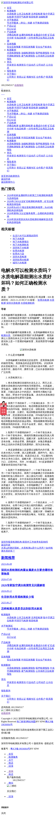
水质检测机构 (27, 303)
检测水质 (5, 335)
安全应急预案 (14, 47)
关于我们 (11, 74)
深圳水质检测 (19, 256)
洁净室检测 (37, 14)
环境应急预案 (28, 47)
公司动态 (40, 65)
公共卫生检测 (23, 14)
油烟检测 (43, 17)
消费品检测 (12, 35)
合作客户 (40, 77)
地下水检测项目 (21, 241)
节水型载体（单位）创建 (19, 23)
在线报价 (19, 85)
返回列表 (5, 179)
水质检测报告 (14, 53)
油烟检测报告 (28, 53)
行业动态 (31, 65)
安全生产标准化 (44, 47)
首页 (9, 8)
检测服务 (11, 11)
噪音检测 (33, 17)
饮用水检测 (18, 250)
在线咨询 (5, 713)
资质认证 (21, 77)
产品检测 (11, 32)
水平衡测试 (12, 20)
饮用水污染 (18, 253)
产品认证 (11, 26)
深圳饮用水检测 (21, 259)
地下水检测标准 (21, 244)
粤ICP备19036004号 (20, 748)
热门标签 (21, 721)
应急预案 (11, 44)
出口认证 (11, 29)
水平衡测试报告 (41, 23)
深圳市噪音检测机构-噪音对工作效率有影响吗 (24, 542)
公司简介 (11, 77)
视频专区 (31, 77)
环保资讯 (11, 65)
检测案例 (11, 50)
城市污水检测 (19, 262)
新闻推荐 (8, 558)
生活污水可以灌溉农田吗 (25, 235)
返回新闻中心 (8, 182)
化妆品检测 (20, 38)
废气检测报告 (28, 56)
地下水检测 (18, 238)
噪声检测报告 (42, 53)
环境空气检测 (21, 17)
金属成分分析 (40, 35)
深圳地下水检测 (21, 247)
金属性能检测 (26, 35)
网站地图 (30, 721)
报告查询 (11, 71)
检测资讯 (21, 65)
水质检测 (11, 14)
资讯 (9, 62)
